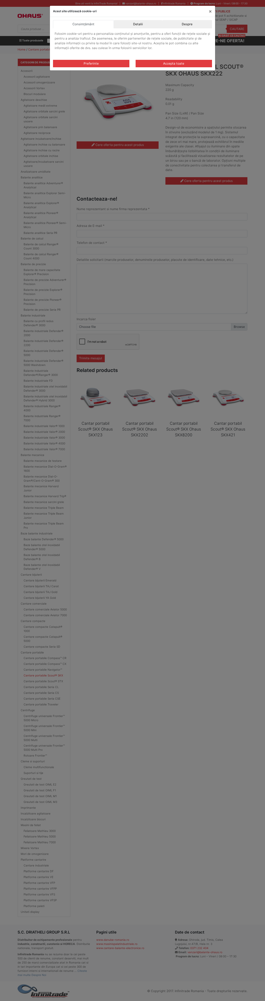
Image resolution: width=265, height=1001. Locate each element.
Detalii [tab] (138, 24)
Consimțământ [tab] (83, 24)
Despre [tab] (187, 24)
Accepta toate (173, 63)
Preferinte (91, 63)
